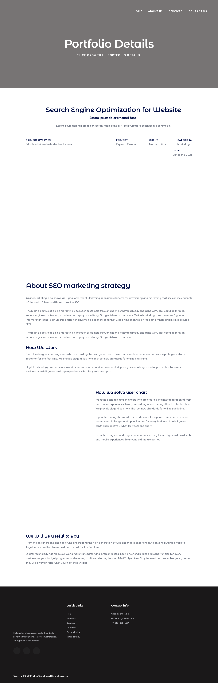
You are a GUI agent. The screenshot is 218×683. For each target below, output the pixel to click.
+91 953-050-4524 (120, 623)
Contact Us (197, 11)
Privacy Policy (73, 632)
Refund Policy (73, 636)
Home (138, 11)
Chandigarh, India (120, 613)
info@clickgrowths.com (122, 618)
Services (176, 11)
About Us (155, 11)
